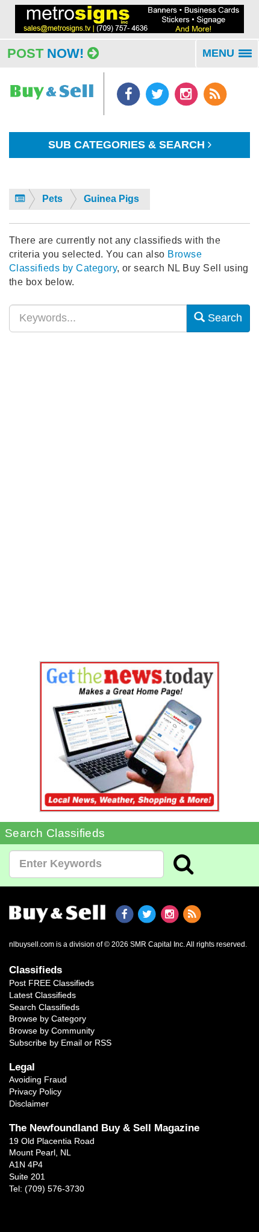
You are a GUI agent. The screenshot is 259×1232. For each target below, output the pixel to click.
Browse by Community (52, 1030)
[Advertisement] (129, 503)
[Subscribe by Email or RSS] (214, 93)
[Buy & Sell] (51, 86)
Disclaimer (29, 1103)
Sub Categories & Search (128, 145)
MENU (230, 57)
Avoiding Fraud (38, 1079)
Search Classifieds (44, 1007)
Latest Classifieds (42, 995)
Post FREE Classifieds (51, 983)
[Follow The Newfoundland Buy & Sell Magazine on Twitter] (158, 93)
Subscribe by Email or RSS (60, 1042)
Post (45, 53)
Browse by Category (47, 1018)
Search (223, 318)
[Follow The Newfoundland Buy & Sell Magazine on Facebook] (129, 93)
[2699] (129, 18)
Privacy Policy (35, 1091)
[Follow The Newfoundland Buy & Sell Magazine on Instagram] (187, 93)
